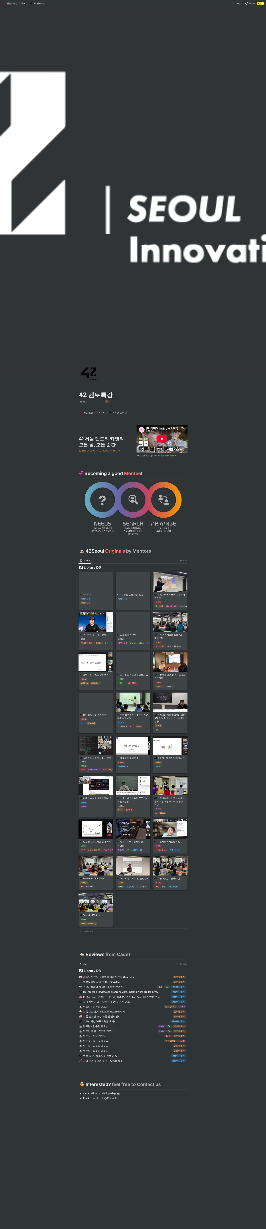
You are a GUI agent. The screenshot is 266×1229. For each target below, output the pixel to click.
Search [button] (183, 560)
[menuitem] (85, 561)
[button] (10, 3)
